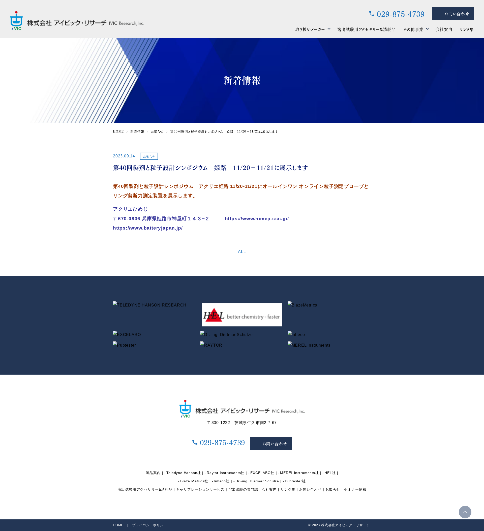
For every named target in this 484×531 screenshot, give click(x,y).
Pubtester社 (295, 481)
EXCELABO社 (262, 473)
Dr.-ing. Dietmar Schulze (257, 481)
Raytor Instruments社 (226, 473)
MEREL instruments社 (299, 473)
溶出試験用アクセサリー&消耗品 (366, 29)
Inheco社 (222, 481)
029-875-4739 (401, 13)
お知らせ (332, 489)
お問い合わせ (310, 489)
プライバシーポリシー (149, 525)
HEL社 (330, 473)
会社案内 (444, 29)
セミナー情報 (355, 489)
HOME (118, 525)
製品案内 (153, 473)
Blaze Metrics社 (194, 481)
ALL (242, 251)
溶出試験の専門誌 (243, 489)
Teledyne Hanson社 (183, 473)
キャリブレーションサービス (200, 489)
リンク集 (467, 29)
